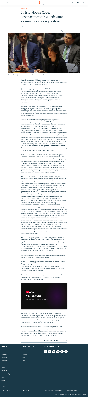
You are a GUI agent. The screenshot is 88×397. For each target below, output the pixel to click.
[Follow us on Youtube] (53, 351)
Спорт (3, 367)
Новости (24, 8)
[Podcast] (66, 351)
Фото (24, 357)
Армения (4, 370)
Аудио (24, 361)
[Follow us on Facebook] (45, 351)
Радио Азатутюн (6, 390)
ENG (78, 3)
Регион (3, 377)
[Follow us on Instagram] (57, 351)
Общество (4, 357)
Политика (4, 354)
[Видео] (72, 3)
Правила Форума (72, 390)
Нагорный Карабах (7, 374)
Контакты (26, 390)
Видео (24, 351)
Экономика (4, 361)
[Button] (63, 31)
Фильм (25, 354)
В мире (3, 380)
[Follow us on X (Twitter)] (49, 351)
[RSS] (62, 351)
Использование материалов (53, 390)
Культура (3, 364)
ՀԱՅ (82, 3)
